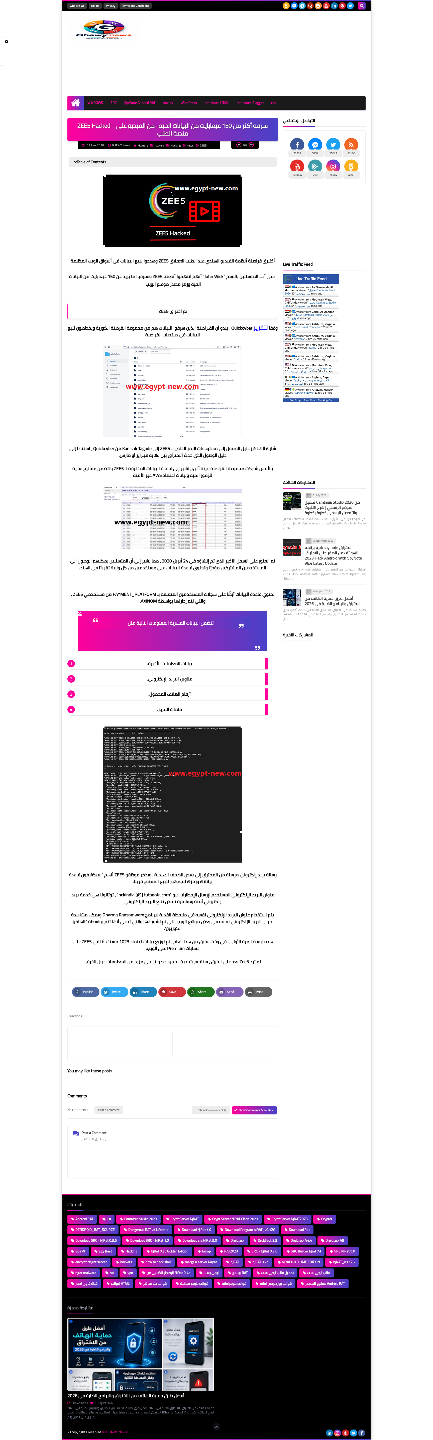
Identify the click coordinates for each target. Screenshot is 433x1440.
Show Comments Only (212, 1110)
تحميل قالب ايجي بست (277, 1272)
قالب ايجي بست (318, 1272)
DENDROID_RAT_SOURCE (95, 1229)
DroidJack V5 (335, 1240)
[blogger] (318, 5)
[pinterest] (342, 5)
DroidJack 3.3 (267, 1240)
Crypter (326, 1219)
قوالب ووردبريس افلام (276, 1283)
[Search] (362, 6)
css (273, 102)
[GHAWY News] (103, 30)
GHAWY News (304, 392)
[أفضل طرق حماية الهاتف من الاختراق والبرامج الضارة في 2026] (292, 598)
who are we (77, 6)
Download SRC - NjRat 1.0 (149, 1240)
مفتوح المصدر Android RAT (325, 1283)
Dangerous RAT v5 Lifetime (148, 1229)
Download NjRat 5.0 (196, 1229)
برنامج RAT (240, 1272)
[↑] (216, 1426)
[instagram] (337, 1432)
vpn (130, 1272)
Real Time (309, 400)
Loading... (226, 1308)
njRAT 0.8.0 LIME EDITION (301, 1262)
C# (109, 1219)
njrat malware (85, 1272)
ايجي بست (211, 1272)
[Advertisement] (274, 53)
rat (112, 1272)
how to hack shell (158, 1262)
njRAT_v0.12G (344, 1262)
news (190, 145)
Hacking (176, 145)
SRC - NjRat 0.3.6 (264, 1251)
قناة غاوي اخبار (86, 1283)
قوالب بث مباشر (155, 1283)
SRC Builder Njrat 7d (306, 1251)
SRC (114, 102)
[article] (223, 1044)
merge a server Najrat (201, 1262)
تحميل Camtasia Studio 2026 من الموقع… (310, 304)
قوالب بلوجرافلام (234, 1283)
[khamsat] (286, 5)
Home (141, 145)
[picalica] (321, 1432)
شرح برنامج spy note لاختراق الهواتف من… (310, 370)
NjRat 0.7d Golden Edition (169, 1251)
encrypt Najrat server (91, 1262)
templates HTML (216, 102)
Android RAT (84, 1219)
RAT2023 (231, 1251)
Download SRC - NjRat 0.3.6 (96, 1240)
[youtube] (326, 5)
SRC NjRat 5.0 (344, 1251)
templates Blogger (250, 102)
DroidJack (237, 1240)
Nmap (206, 1251)
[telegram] (302, 5)
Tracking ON (325, 400)
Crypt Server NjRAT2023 (290, 1219)
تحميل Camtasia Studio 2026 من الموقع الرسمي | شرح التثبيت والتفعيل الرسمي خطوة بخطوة (332, 507)
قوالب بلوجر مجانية (194, 1283)
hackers (159, 145)
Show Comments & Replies (256, 1110)
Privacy (110, 6)
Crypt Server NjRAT (185, 1219)
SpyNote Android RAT (139, 102)
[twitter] (350, 5)
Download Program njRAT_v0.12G (250, 1229)
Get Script (295, 400)
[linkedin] (334, 5)
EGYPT (80, 1251)
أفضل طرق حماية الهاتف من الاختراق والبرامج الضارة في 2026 (332, 601)
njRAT (235, 1262)
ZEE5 (203, 145)
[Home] (75, 103)
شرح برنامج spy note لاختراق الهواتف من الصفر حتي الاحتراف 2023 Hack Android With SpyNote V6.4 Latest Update (333, 555)
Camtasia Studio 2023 (140, 1219)
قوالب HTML (120, 1283)
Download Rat (299, 1229)
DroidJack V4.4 (301, 1240)
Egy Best (105, 1251)
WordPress (189, 102)
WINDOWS (95, 102)
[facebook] (361, 1432)
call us (95, 6)
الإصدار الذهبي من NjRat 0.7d (168, 1272)
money (168, 102)
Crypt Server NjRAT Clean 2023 (235, 1219)
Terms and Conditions (135, 6)
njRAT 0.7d (260, 1262)
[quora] (310, 5)
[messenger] (294, 5)
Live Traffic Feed (311, 279)
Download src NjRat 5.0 (199, 1240)
